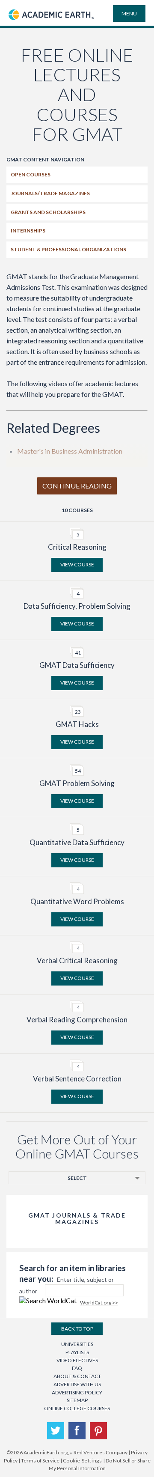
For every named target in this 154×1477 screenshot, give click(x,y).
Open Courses (30, 174)
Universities (77, 1344)
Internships (28, 230)
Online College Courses (77, 1408)
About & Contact (77, 1376)
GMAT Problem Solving (77, 783)
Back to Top (77, 1328)
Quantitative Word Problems (77, 901)
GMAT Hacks (77, 724)
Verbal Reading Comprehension (77, 1019)
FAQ (77, 1368)
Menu (129, 13)
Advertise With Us (77, 1384)
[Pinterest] (98, 1430)
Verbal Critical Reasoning (77, 960)
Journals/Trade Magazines (50, 193)
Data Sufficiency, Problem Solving (77, 606)
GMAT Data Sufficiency (77, 665)
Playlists (77, 1352)
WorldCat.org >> (99, 1302)
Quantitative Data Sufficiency (77, 842)
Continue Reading (77, 486)
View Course (77, 564)
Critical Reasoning (77, 546)
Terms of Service (40, 1460)
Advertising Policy (77, 1392)
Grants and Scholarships (48, 212)
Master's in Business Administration (69, 451)
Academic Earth (51, 24)
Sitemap (77, 1400)
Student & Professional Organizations (68, 249)
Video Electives (77, 1360)
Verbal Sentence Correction (77, 1078)
